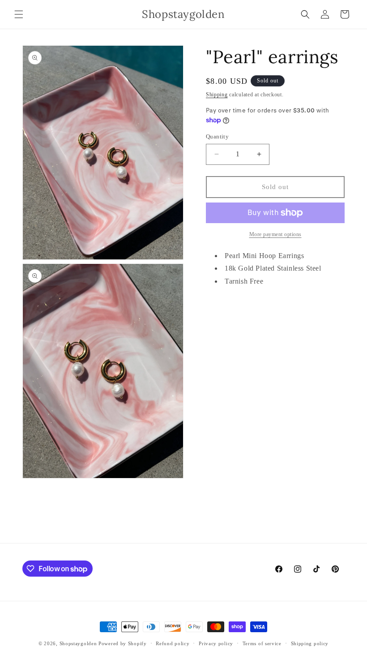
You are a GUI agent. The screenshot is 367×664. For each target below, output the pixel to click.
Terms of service (262, 643)
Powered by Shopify (122, 643)
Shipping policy (310, 643)
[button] (19, 14)
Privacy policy (216, 643)
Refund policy (172, 643)
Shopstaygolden (78, 643)
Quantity (217, 136)
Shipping (217, 94)
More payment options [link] (275, 234)
